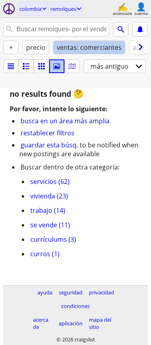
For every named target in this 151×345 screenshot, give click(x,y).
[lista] (11, 66)
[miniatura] (26, 66)
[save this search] (140, 29)
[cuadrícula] (41, 66)
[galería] (56, 66)
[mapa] (72, 66)
